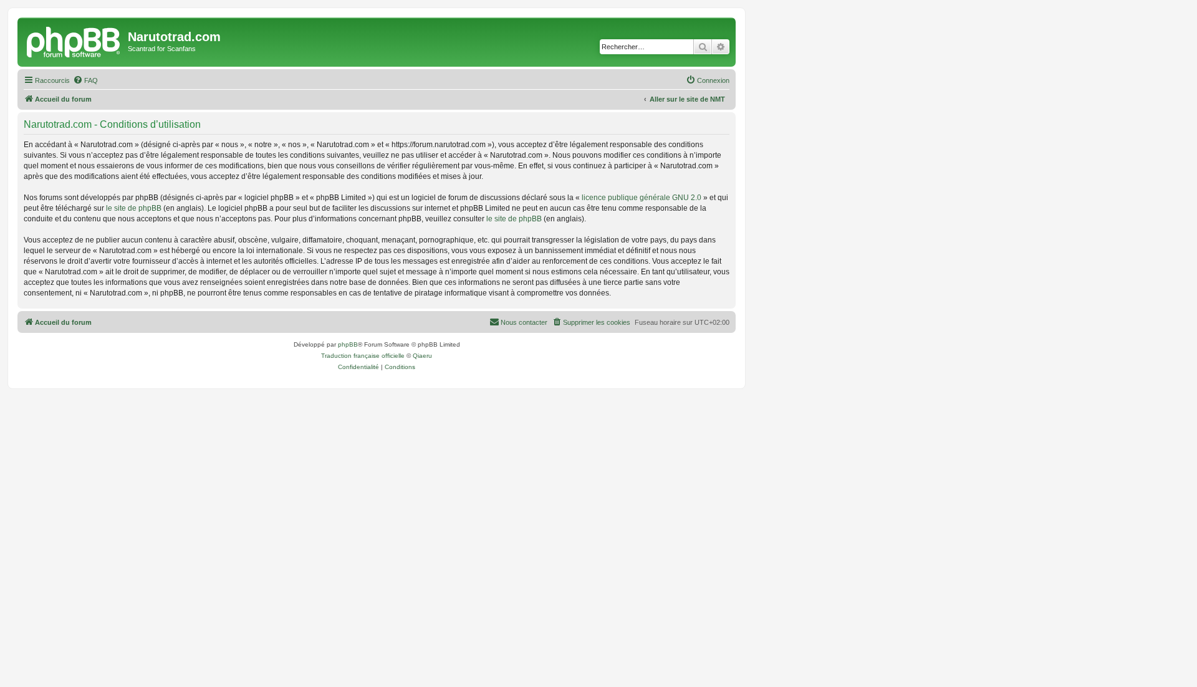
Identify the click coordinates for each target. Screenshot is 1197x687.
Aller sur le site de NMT (687, 99)
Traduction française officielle (363, 355)
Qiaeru (422, 355)
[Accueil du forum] (74, 40)
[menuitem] (85, 80)
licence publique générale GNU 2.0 (641, 197)
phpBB (348, 344)
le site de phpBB (133, 208)
